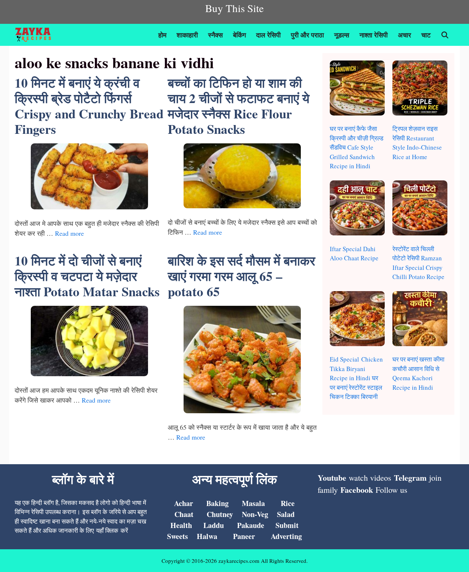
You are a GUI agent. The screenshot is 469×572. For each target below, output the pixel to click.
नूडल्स (341, 35)
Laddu (213, 525)
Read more (69, 233)
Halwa (207, 536)
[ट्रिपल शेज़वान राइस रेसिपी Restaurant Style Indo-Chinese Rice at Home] (419, 89)
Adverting (286, 536)
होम (162, 35)
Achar (183, 503)
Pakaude (250, 525)
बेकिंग (239, 35)
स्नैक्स (215, 35)
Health (181, 525)
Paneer (244, 536)
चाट (426, 35)
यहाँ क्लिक (107, 530)
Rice (288, 503)
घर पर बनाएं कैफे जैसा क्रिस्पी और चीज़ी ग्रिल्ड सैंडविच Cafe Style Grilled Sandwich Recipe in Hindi (356, 147)
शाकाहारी (187, 35)
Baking (217, 503)
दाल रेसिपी (268, 35)
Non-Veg (255, 514)
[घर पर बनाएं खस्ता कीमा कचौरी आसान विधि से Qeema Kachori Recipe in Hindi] (419, 320)
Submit (287, 525)
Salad (286, 514)
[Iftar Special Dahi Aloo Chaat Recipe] (357, 209)
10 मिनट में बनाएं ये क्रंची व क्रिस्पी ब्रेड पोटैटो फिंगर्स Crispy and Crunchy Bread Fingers (89, 105)
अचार (404, 35)
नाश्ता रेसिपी (373, 35)
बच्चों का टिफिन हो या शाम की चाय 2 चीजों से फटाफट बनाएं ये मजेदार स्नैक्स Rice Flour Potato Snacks (238, 105)
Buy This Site (234, 8)
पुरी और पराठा (307, 35)
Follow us (391, 489)
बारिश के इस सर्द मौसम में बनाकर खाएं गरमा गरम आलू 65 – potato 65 (241, 276)
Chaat (183, 514)
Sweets (177, 536)
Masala (253, 503)
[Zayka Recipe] (35, 35)
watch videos (370, 477)
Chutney (220, 514)
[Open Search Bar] (445, 35)
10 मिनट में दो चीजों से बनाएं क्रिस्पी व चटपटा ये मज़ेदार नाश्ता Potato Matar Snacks (87, 276)
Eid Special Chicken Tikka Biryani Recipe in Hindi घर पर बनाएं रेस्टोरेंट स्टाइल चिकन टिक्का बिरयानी (356, 378)
